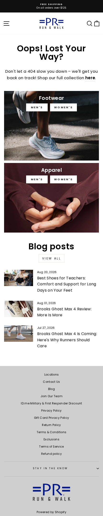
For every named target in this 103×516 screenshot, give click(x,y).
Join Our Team (51, 396)
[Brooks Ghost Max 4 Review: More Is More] (18, 309)
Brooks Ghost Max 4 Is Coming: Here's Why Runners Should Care (67, 340)
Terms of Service (51, 447)
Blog (51, 389)
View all (51, 258)
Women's (63, 107)
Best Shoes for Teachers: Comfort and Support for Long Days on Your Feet (66, 284)
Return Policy (51, 425)
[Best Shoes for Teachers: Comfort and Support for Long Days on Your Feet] (18, 278)
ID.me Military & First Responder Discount (51, 403)
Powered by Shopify (51, 512)
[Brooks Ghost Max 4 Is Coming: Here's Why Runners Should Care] (18, 333)
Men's (37, 107)
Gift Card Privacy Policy (51, 418)
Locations (51, 375)
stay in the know (50, 468)
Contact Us (51, 382)
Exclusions (51, 439)
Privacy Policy (51, 411)
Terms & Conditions (52, 432)
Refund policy (51, 454)
